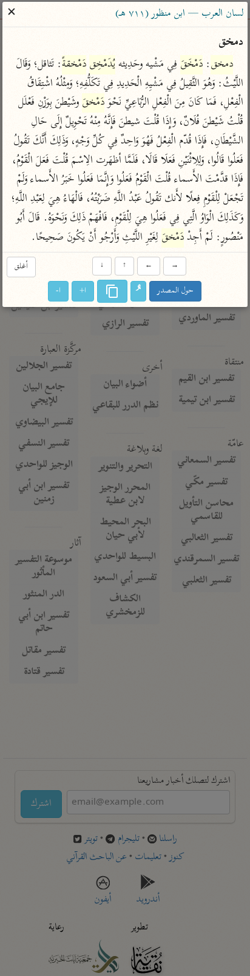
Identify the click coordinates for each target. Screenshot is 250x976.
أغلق (21, 267)
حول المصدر (176, 291)
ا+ (83, 291)
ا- (58, 291)
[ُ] (139, 291)
